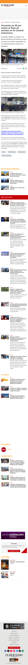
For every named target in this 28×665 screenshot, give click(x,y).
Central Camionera (6, 155)
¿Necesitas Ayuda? (14, 647)
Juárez (3, 152)
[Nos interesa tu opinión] (14, 626)
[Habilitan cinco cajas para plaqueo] (5, 187)
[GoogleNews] (17, 651)
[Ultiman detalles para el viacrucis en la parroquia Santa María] (5, 181)
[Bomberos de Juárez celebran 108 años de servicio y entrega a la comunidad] (5, 362)
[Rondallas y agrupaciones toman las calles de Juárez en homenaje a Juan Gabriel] (5, 208)
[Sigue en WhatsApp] (24, 68)
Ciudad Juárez (21, 152)
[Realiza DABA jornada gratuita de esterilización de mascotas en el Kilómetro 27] (5, 308)
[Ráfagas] (3, 449)
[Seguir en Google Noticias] (26, 68)
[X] (8, 651)
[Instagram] (14, 651)
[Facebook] (5, 651)
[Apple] (20, 651)
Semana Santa (11, 152)
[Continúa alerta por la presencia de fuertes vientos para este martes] (5, 174)
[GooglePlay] (23, 651)
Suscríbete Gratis (14, 551)
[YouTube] (11, 651)
